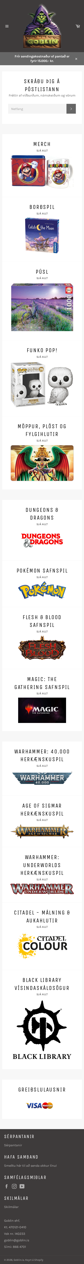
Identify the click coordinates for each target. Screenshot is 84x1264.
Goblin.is (19, 1259)
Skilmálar (11, 1207)
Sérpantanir (13, 1145)
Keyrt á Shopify (34, 1259)
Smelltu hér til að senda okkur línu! (30, 1166)
